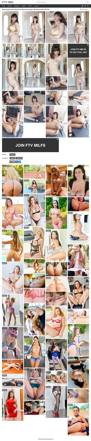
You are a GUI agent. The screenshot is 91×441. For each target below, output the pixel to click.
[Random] (82, 6)
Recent (9, 6)
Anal (12, 158)
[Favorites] (88, 6)
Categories (16, 6)
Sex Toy (19, 158)
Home (3, 6)
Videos (30, 6)
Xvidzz (36, 6)
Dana (12, 154)
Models (24, 6)
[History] (85, 6)
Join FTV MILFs (30, 145)
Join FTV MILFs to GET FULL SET (78, 51)
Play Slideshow (85, 9)
